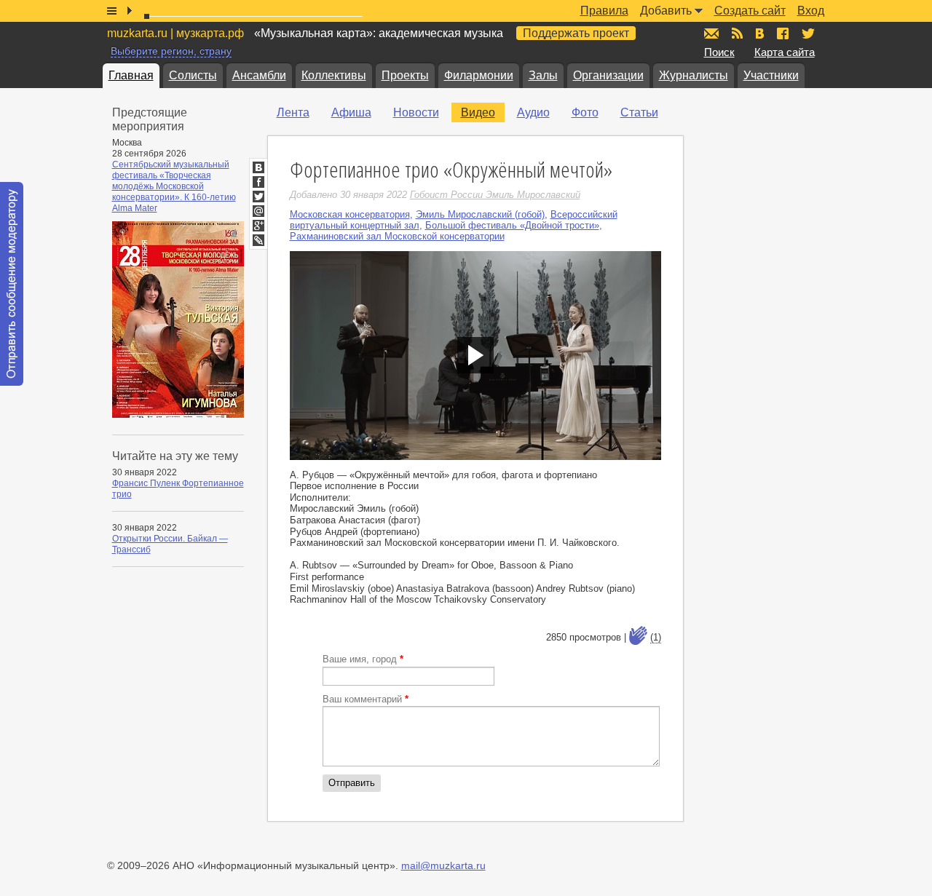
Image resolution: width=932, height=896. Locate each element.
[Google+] (258, 225)
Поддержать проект (576, 33)
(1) (655, 637)
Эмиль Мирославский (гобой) (480, 214)
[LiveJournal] (258, 240)
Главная (131, 75)
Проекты (405, 75)
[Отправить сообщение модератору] (11, 284)
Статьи (639, 112)
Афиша (351, 112)
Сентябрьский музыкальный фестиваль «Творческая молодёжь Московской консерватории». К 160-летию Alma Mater (174, 186)
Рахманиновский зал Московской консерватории (397, 236)
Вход (810, 10)
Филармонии (478, 75)
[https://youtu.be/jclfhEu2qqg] (475, 355)
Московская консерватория (350, 214)
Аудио (533, 112)
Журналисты (693, 75)
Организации (608, 75)
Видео (478, 112)
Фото (585, 112)
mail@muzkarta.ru (443, 865)
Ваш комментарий (365, 699)
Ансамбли (259, 75)
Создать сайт (750, 10)
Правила (604, 10)
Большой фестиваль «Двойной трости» (512, 225)
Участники (771, 75)
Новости (416, 112)
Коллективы (333, 75)
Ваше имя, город (363, 659)
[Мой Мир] (258, 211)
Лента (293, 112)
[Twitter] (258, 196)
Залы (543, 75)
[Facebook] (258, 182)
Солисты (193, 75)
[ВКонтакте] (258, 167)
